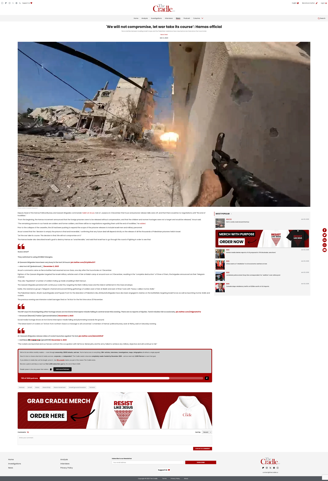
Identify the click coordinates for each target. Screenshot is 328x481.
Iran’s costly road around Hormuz (237, 222)
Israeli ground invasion (77, 387)
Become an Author (308, 3)
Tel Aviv (92, 387)
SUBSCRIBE (201, 462)
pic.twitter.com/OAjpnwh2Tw (188, 312)
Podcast (187, 18)
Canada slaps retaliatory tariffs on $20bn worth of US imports (247, 286)
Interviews (169, 18)
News (178, 18)
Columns (196, 18)
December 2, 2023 (51, 266)
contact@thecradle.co (270, 472)
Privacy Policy (66, 468)
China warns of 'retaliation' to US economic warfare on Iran (246, 264)
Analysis (145, 18)
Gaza (37, 387)
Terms (164, 479)
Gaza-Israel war (60, 387)
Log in (323, 3)
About (186, 479)
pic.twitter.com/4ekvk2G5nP (91, 336)
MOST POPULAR (223, 213)
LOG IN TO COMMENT (202, 449)
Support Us (26, 3)
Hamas (21, 387)
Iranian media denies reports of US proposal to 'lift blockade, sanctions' (251, 252)
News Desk (164, 35)
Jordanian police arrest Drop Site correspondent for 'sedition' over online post (253, 275)
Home (136, 18)
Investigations (156, 18)
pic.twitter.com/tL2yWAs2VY (83, 262)
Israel (30, 387)
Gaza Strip (46, 387)
